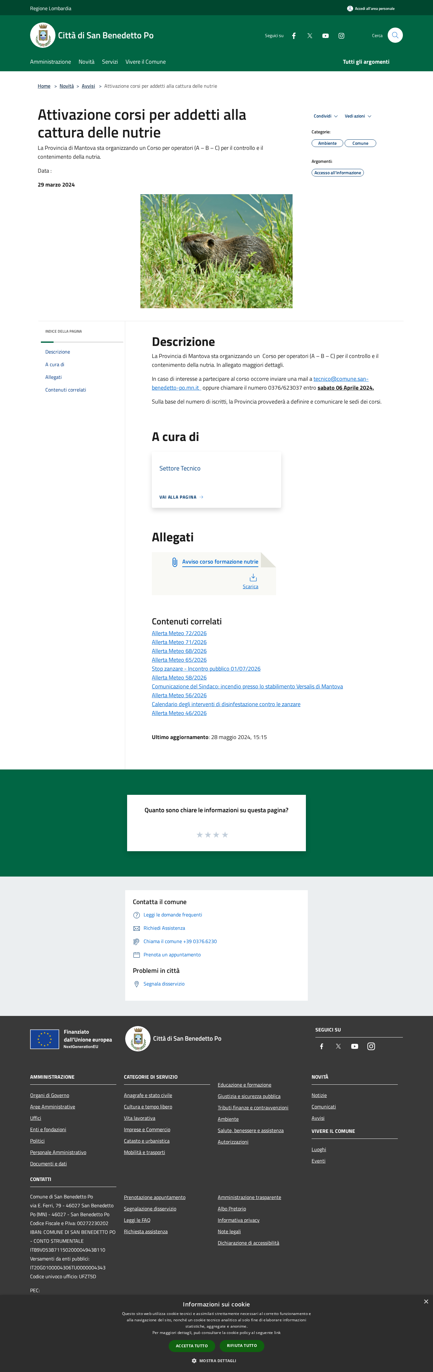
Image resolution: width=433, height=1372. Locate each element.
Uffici (35, 1118)
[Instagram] (339, 35)
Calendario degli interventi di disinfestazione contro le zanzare (226, 704)
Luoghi (319, 1149)
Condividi (323, 115)
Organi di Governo (49, 1095)
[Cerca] (395, 35)
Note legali (229, 1231)
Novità (67, 86)
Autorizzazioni (233, 1141)
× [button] (425, 1301)
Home (44, 86)
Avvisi (88, 86)
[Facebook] (291, 35)
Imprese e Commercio (147, 1129)
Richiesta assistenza (146, 1231)
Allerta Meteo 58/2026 (179, 677)
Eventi (319, 1161)
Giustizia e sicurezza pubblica (249, 1096)
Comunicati (324, 1106)
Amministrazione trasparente (249, 1197)
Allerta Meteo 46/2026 (179, 713)
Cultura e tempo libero (148, 1106)
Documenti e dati (48, 1163)
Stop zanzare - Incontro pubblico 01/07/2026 (206, 668)
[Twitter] (307, 35)
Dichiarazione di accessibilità (248, 1243)
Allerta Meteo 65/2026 (179, 659)
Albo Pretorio (232, 1208)
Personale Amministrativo (58, 1152)
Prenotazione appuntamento (154, 1197)
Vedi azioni (355, 115)
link (277, 1332)
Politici (37, 1141)
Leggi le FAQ (137, 1220)
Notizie (319, 1095)
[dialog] (216, 1333)
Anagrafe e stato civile (148, 1095)
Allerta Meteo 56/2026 (179, 695)
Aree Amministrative (52, 1106)
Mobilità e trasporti (144, 1152)
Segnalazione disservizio (150, 1208)
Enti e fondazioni (48, 1129)
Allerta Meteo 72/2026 (179, 633)
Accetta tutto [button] (192, 1346)
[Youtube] (323, 35)
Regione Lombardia (50, 8)
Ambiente (228, 1119)
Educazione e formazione (244, 1084)
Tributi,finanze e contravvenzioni (253, 1107)
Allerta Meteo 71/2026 (179, 642)
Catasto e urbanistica (147, 1141)
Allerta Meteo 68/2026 (179, 651)
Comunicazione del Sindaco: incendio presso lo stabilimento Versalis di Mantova (247, 686)
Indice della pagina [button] (63, 331)
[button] (216, 1360)
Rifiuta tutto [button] (242, 1345)
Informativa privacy (239, 1220)
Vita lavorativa (139, 1118)
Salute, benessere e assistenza (251, 1130)
